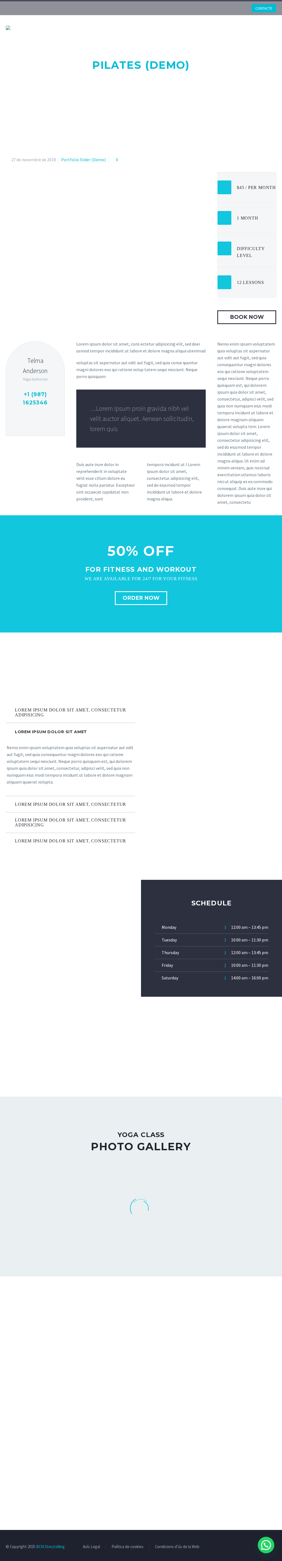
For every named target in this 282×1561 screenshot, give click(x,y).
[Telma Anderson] (35, 389)
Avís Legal (91, 1547)
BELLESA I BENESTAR (166, 27)
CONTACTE (263, 8)
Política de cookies (127, 1547)
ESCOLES (98, 27)
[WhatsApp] (229, 8)
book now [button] (247, 317)
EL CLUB (69, 27)
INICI (46, 27)
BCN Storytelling (50, 1546)
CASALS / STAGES (218, 27)
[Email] (35, 418)
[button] (266, 1545)
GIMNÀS (126, 27)
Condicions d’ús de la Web (177, 1547)
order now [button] (141, 598)
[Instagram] (221, 8)
